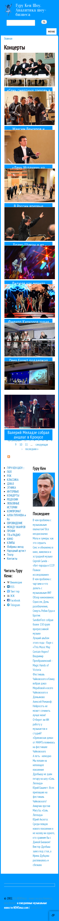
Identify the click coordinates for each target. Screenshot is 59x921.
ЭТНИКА (11, 487)
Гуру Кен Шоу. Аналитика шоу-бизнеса (31, 10)
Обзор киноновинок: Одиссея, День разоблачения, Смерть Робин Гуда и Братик (44, 606)
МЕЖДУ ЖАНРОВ (16, 527)
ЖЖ (12, 596)
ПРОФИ (11, 531)
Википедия (16, 582)
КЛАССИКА (13, 480)
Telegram (15, 605)
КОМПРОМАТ (14, 511)
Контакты (12, 558)
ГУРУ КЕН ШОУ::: (15, 468)
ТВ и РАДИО (13, 535)
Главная (8, 38)
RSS (12, 587)
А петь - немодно (42, 756)
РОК (9, 476)
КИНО (10, 539)
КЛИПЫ (11, 543)
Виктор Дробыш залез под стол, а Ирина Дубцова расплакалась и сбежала (42, 856)
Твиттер (15, 591)
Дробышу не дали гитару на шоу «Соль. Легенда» (44, 778)
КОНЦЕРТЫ (13, 495)
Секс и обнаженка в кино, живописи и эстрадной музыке (43, 551)
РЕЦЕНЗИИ (12, 499)
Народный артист (16, 551)
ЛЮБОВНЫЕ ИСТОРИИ (13, 505)
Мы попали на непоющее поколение (40, 765)
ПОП (9, 472)
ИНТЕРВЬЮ (13, 491)
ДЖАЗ (10, 484)
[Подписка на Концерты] (8, 456)
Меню (51, 31)
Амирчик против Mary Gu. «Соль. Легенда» (41, 810)
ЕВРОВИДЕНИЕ (14, 523)
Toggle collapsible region (54, 916)
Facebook (15, 600)
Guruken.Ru (36, 908)
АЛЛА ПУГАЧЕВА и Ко (16, 517)
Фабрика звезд (15, 547)
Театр (10, 555)
